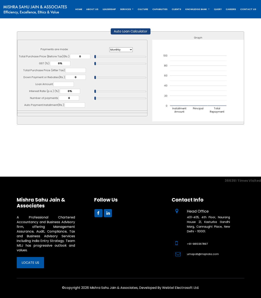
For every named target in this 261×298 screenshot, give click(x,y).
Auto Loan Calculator (130, 31)
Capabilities (159, 9)
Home (78, 9)
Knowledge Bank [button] (196, 9)
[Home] (35, 8)
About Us (92, 9)
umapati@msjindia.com (203, 254)
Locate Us (30, 262)
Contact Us (248, 9)
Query (218, 9)
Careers (231, 9)
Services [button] (126, 9)
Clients (176, 9)
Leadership (109, 9)
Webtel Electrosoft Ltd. (180, 287)
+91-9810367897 (197, 244)
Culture (143, 9)
